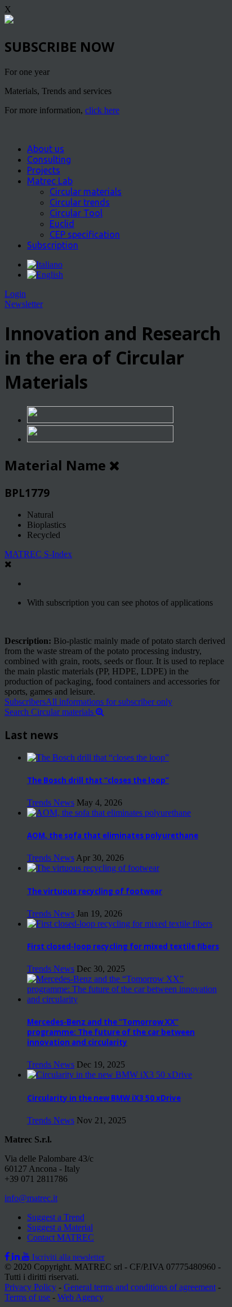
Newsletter (24, 304)
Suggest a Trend (55, 1217)
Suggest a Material (60, 1227)
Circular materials (86, 191)
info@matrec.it (31, 1198)
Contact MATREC (60, 1237)
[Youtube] (27, 1256)
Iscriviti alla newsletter (68, 1257)
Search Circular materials (50, 712)
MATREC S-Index (38, 554)
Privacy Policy (30, 1287)
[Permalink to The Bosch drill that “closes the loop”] (98, 757)
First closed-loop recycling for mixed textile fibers (123, 946)
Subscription (52, 245)
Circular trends (80, 202)
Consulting (49, 159)
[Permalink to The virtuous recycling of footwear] (93, 868)
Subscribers (88, 701)
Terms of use (27, 1297)
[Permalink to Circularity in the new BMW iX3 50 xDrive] (109, 1074)
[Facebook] (8, 1256)
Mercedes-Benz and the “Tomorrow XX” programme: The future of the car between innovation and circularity (111, 1032)
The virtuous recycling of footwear (94, 891)
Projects (43, 170)
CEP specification (85, 234)
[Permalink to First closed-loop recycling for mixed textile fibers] (119, 923)
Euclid (62, 224)
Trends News (50, 802)
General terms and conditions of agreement (140, 1287)
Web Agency (80, 1297)
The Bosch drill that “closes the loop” (98, 780)
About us (45, 149)
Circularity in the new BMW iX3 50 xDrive (104, 1098)
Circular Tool (76, 213)
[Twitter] (17, 1256)
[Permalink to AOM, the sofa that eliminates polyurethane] (109, 812)
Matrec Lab (50, 181)
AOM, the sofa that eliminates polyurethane (112, 835)
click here (102, 110)
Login (15, 294)
